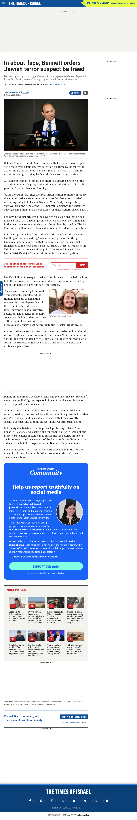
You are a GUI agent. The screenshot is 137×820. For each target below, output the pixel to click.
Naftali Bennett (56, 702)
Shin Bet (19, 704)
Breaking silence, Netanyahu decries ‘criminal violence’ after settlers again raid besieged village (75, 617)
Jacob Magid (12, 92)
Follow (25, 92)
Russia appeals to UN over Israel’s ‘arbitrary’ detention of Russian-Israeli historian (55, 617)
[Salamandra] (83, 815)
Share (76, 93)
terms (79, 269)
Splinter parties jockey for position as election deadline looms (20, 797)
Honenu (27, 704)
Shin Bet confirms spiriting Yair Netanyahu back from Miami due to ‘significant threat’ (17, 649)
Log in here (81, 722)
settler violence (77, 702)
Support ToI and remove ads (123, 3)
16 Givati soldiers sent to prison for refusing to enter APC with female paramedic (74, 649)
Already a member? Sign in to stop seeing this (46, 573)
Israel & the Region (21, 702)
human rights (37, 704)
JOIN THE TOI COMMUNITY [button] (74, 717)
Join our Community (98, 3)
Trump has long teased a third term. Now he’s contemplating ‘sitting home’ (54, 649)
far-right (67, 702)
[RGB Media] (67, 815)
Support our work (46, 566)
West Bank (9, 704)
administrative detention (40, 702)
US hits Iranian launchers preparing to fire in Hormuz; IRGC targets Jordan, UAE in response (36, 617)
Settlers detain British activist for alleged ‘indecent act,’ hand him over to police (17, 616)
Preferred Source (58, 84)
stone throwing (49, 704)
